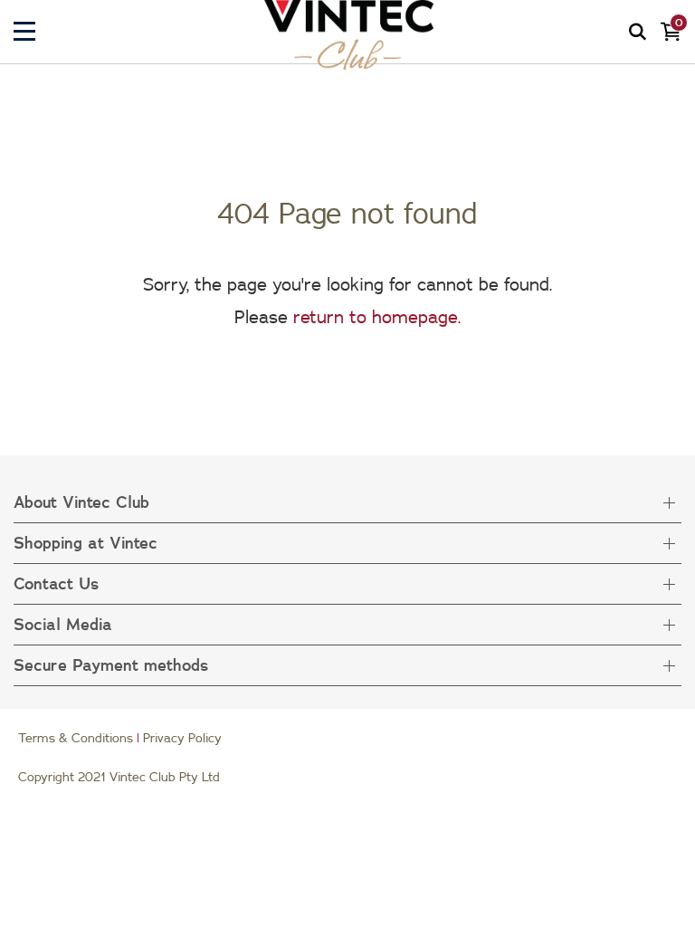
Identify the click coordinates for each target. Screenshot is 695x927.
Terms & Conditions (75, 738)
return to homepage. (377, 316)
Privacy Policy (182, 738)
